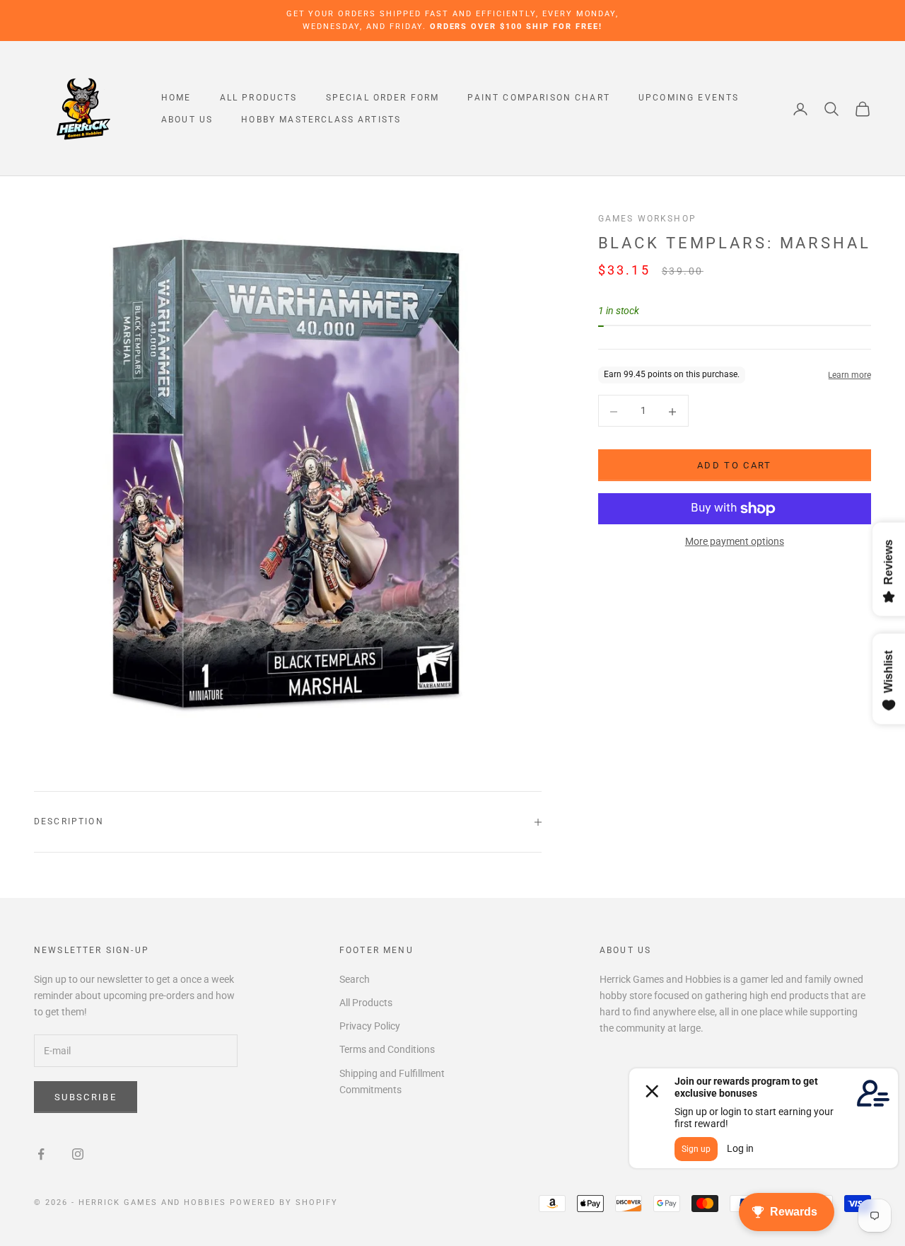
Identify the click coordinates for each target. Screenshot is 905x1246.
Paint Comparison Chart (538, 98)
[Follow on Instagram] (78, 1154)
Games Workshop (647, 219)
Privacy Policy (369, 1026)
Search (354, 979)
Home (176, 98)
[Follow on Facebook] (41, 1154)
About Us (187, 120)
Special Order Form (383, 98)
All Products (259, 98)
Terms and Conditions (387, 1049)
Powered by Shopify (284, 1202)
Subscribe (85, 1097)
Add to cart (734, 466)
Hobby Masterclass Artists (321, 120)
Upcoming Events (688, 98)
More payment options (734, 542)
